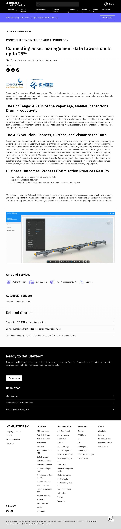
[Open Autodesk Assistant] (111, 519)
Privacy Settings (24, 521)
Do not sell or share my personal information (47, 521)
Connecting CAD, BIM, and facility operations (26, 322)
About (101, 426)
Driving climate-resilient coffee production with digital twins (33, 329)
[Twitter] (7, 511)
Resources (82, 426)
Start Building (12, 396)
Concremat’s (91, 116)
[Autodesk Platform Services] (15, 4)
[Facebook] (11, 511)
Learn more (107, 17)
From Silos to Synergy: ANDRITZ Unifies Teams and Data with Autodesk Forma (40, 335)
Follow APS (11, 506)
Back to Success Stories (20, 31)
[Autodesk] (18, 426)
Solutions (41, 426)
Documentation (64, 426)
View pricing (14, 378)
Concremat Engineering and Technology (24, 93)
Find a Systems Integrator (17, 409)
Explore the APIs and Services (19, 402)
